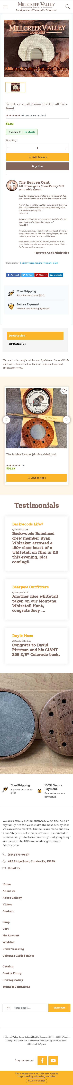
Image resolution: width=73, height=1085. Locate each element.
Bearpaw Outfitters (30, 587)
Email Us (14, 868)
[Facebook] (42, 1060)
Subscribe (59, 1007)
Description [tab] (17, 335)
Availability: (16, 132)
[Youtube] (53, 1060)
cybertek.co (58, 1040)
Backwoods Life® (27, 524)
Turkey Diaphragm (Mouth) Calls (39, 263)
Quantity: (11, 140)
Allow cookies (36, 1081)
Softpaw (41, 1044)
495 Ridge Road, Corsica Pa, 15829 (31, 861)
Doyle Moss (22, 635)
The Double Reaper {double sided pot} (31, 454)
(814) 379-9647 (18, 854)
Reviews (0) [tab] (17, 343)
